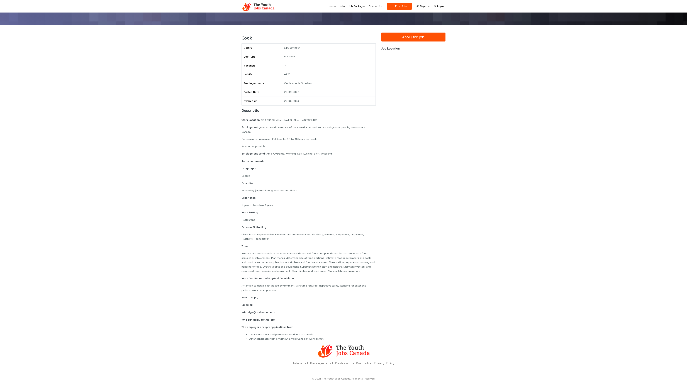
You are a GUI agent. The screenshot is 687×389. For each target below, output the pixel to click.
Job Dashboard (340, 363)
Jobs (342, 6)
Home (332, 6)
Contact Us (376, 6)
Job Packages (357, 6)
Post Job (362, 363)
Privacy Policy (383, 363)
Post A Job (401, 6)
